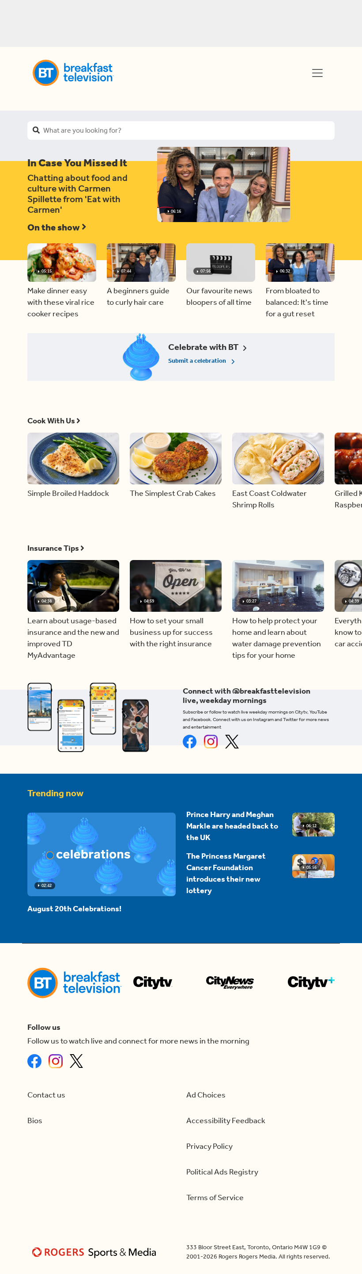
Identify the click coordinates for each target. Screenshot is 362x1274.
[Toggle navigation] (317, 73)
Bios (34, 1120)
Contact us (46, 1095)
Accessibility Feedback (225, 1120)
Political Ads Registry (222, 1172)
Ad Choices (206, 1095)
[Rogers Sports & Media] (95, 1252)
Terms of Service (215, 1197)
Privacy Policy (209, 1146)
